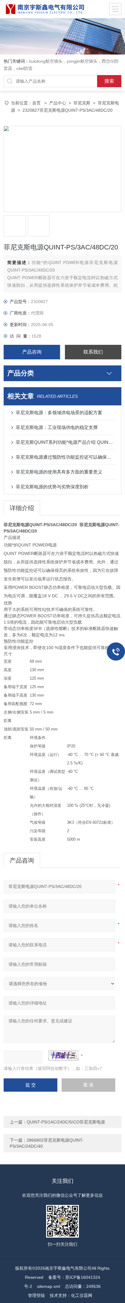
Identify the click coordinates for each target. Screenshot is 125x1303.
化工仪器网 (81, 1295)
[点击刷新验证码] (63, 1056)
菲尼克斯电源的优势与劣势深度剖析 (52, 486)
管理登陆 (36, 1295)
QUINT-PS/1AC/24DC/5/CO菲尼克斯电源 (66, 1122)
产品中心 (57, 103)
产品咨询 (32, 352)
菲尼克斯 (81, 103)
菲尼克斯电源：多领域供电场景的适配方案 (59, 412)
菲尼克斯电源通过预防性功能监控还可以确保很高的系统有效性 (65, 457)
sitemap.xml (48, 1286)
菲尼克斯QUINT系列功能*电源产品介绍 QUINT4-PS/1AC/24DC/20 (65, 442)
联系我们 (93, 352)
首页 (37, 103)
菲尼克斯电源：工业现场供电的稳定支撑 (57, 427)
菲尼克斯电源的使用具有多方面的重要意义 (59, 471)
